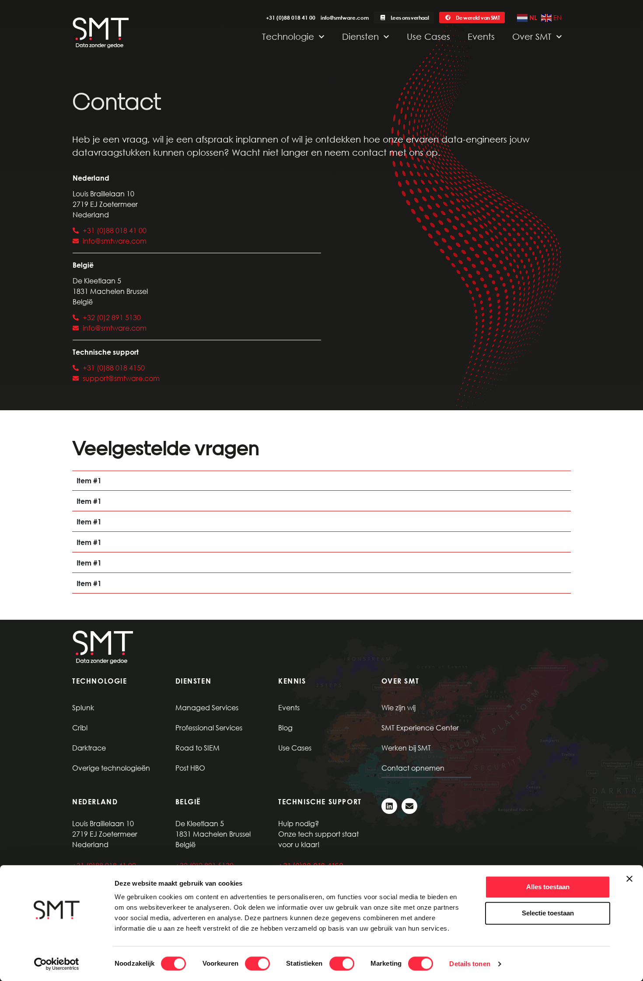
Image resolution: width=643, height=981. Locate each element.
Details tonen (469, 963)
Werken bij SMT (406, 747)
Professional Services (208, 727)
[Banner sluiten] (629, 879)
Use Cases (428, 36)
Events (481, 36)
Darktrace (89, 747)
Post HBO (190, 767)
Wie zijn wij (398, 707)
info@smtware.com (345, 17)
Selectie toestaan (548, 913)
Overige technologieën (111, 767)
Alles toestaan (548, 886)
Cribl (79, 727)
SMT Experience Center (420, 727)
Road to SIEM (197, 747)
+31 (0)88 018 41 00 (290, 17)
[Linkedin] (389, 806)
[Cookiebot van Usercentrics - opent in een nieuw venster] (56, 964)
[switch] (257, 964)
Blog (285, 727)
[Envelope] (409, 806)
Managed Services (206, 707)
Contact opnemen (412, 767)
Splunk (83, 707)
